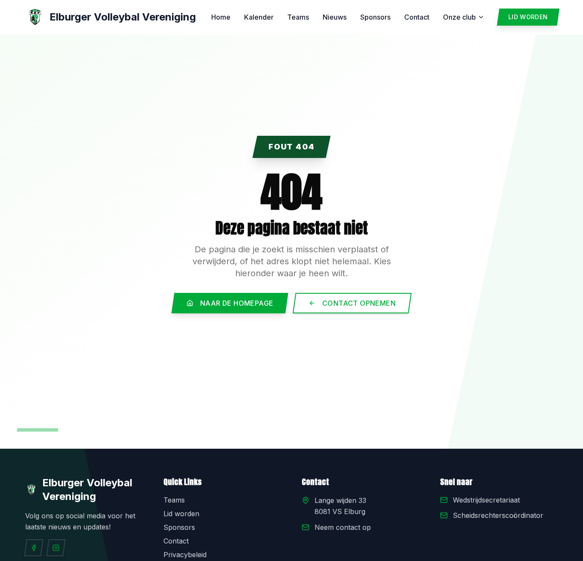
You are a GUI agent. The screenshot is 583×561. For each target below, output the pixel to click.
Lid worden (181, 513)
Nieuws (335, 17)
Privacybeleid (185, 554)
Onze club (459, 17)
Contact (416, 17)
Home (220, 17)
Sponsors (375, 17)
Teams (298, 17)
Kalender (259, 17)
